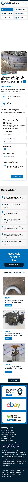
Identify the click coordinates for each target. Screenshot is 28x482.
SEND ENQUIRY (17, 176)
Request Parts (20, 470)
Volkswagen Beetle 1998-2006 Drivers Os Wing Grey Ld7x (14, 301)
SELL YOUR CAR (8, 17)
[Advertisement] (14, 35)
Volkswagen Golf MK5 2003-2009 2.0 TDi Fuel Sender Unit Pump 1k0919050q (13, 367)
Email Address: (7, 146)
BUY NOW (8, 305)
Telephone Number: (9, 139)
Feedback (12, 470)
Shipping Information (15, 472)
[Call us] (25, 5)
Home (3, 470)
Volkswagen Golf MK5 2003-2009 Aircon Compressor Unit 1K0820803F (13, 334)
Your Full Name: (7, 131)
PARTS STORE (21, 9)
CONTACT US (21, 13)
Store (7, 470)
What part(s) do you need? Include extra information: (10, 161)
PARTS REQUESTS (8, 13)
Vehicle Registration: (9, 153)
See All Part (14, 380)
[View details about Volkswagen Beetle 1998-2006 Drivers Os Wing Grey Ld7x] (14, 286)
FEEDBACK (20, 17)
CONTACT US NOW (14, 264)
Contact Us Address (16, 474)
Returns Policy (5, 474)
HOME (5, 9)
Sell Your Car (5, 472)
